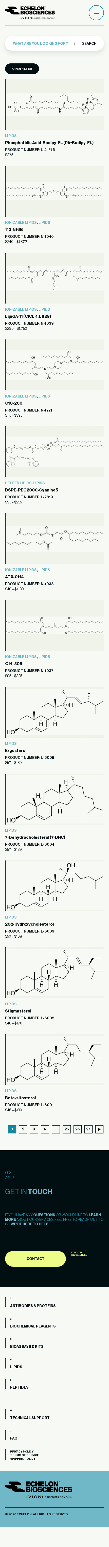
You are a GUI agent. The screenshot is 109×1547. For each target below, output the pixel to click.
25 (67, 1129)
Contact (35, 1259)
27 (88, 1129)
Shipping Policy (22, 1458)
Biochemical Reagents (33, 1326)
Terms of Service (24, 1455)
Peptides (19, 1387)
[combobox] (46, 43)
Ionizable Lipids (21, 223)
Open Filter (22, 68)
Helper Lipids (18, 483)
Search (89, 44)
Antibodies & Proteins (33, 1306)
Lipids (11, 136)
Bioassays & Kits (27, 1347)
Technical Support (30, 1418)
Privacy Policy (21, 1451)
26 (77, 1129)
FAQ (13, 1438)
